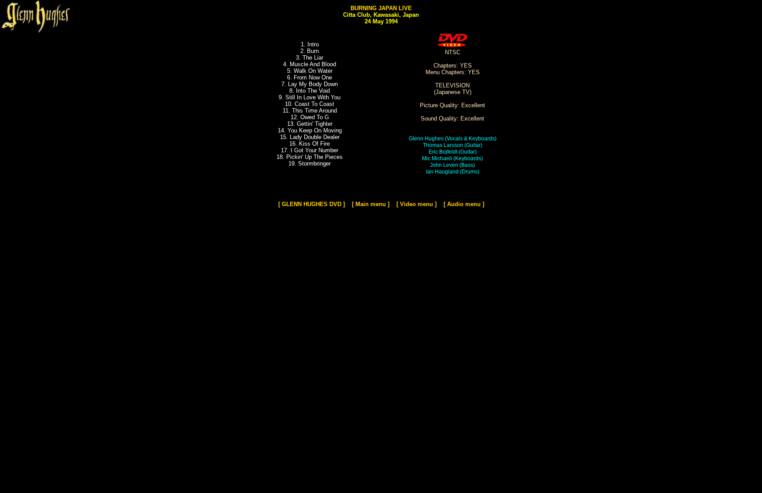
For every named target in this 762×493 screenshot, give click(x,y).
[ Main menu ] (370, 204)
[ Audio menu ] (464, 204)
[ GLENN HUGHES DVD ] (311, 204)
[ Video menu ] (416, 204)
